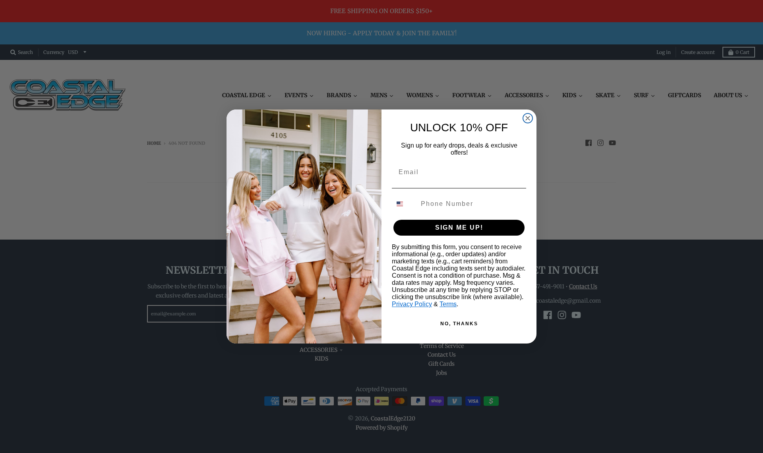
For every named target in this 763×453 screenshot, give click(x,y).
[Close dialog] (528, 118)
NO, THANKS (459, 323)
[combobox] (404, 203)
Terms (448, 304)
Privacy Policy (412, 304)
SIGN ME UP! (459, 227)
